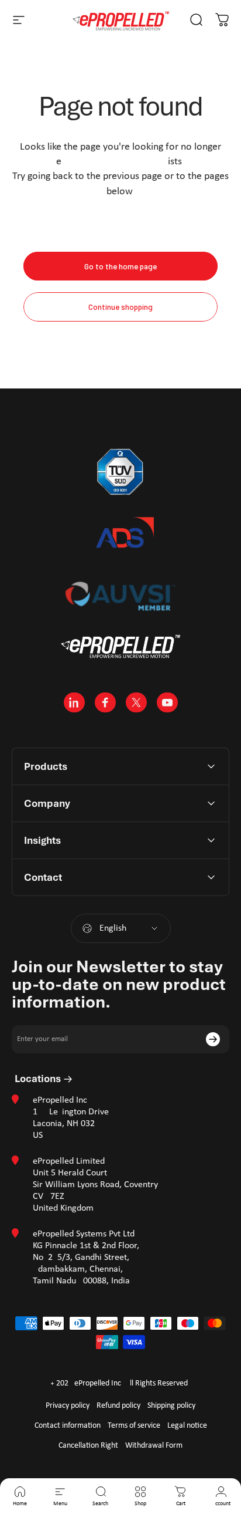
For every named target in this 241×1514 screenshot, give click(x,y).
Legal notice (187, 1425)
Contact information (68, 1425)
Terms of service (134, 1425)
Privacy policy (67, 1405)
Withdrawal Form (154, 1445)
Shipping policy (171, 1405)
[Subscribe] (213, 1039)
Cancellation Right (88, 1445)
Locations (39, 1078)
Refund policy (118, 1405)
